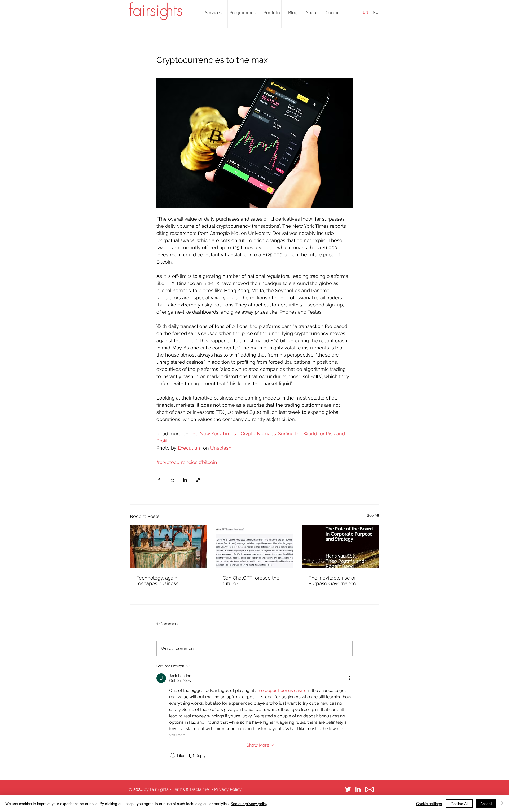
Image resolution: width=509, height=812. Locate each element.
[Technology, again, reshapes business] (168, 546)
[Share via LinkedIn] (184, 479)
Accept (486, 803)
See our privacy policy (249, 803)
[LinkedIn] (358, 789)
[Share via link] (197, 479)
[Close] (502, 803)
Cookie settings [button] (429, 803)
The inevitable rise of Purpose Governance (332, 580)
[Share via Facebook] (158, 479)
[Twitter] (348, 789)
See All (373, 515)
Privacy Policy (228, 789)
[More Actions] (349, 678)
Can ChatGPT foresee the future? (251, 580)
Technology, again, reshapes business (157, 580)
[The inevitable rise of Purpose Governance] (340, 546)
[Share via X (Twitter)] (171, 479)
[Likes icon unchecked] (172, 756)
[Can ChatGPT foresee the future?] (254, 546)
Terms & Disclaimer (191, 789)
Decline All (459, 803)
